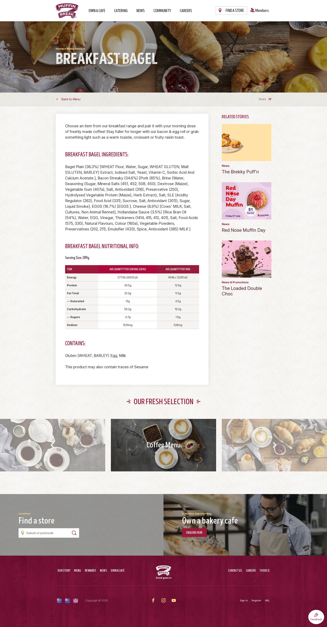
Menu (77, 571)
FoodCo (264, 571)
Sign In (244, 600)
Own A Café (118, 571)
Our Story (64, 571)
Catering (121, 10)
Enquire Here (194, 533)
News (140, 10)
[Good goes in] (163, 570)
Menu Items (75, 48)
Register (256, 600)
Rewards (90, 571)
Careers (186, 10)
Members (262, 10)
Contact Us (235, 571)
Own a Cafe (97, 10)
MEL (267, 600)
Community (162, 10)
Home (60, 48)
